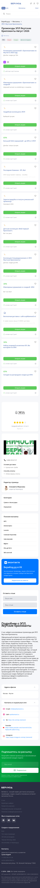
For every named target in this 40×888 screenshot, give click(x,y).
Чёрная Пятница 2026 (8, 840)
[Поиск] (4, 14)
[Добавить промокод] (31, 3)
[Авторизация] (34, 3)
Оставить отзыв (20, 612)
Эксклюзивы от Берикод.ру (10, 842)
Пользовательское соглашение (11, 809)
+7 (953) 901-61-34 (7, 857)
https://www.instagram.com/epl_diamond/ (19, 737)
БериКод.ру (5, 22)
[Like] (35, 47)
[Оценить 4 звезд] (22, 422)
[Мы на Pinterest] (3, 820)
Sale (5, 8)
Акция (9, 40)
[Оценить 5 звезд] (25, 422)
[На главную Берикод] (20, 788)
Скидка (16, 40)
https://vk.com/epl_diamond (17, 720)
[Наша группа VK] (14, 820)
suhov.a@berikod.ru (7, 860)
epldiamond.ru (14, 714)
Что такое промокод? (8, 834)
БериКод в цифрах (7, 803)
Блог (37, 8)
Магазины (22, 8)
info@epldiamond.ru (17, 709)
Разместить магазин (8, 806)
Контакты (6, 35)
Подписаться (21, 770)
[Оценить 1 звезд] (15, 422)
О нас (3, 800)
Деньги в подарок (26, 40)
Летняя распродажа (7, 837)
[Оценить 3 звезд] (20, 422)
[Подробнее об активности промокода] (35, 71)
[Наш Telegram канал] (9, 820)
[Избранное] (38, 3)
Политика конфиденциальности (11, 812)
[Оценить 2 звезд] (17, 422)
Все (4, 40)
